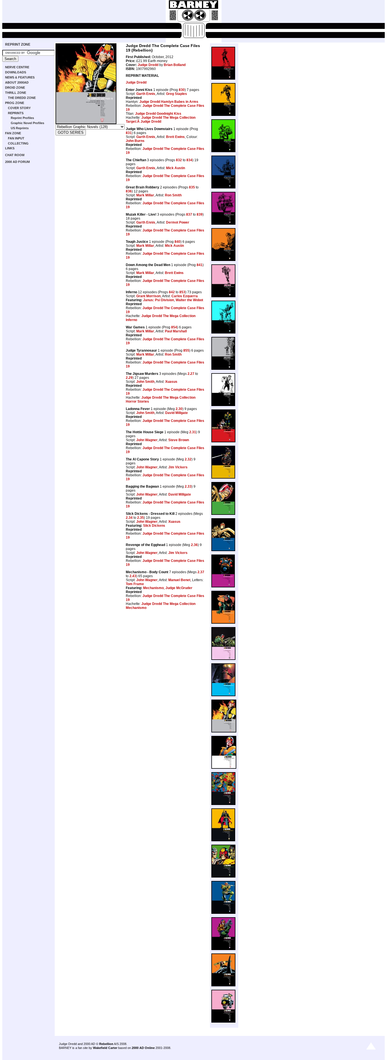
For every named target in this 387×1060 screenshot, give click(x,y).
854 (174, 327)
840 (177, 242)
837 (189, 214)
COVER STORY (19, 108)
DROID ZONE (15, 87)
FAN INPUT (16, 138)
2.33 (188, 486)
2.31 (192, 432)
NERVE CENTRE (17, 67)
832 (179, 160)
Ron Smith (173, 195)
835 (192, 187)
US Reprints (20, 128)
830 (182, 90)
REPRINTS (16, 113)
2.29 (129, 378)
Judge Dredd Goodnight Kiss (158, 114)
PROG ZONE (14, 103)
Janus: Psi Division (158, 300)
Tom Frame (135, 584)
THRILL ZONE (15, 92)
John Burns (135, 141)
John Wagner (147, 440)
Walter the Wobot (189, 300)
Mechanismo (153, 588)
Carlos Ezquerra (184, 296)
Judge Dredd (148, 65)
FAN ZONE (13, 133)
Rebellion (106, 1044)
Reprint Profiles (22, 118)
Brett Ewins (175, 137)
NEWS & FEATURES (20, 77)
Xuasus (171, 382)
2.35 (140, 518)
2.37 (200, 572)
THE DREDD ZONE (22, 97)
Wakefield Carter (105, 1048)
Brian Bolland (175, 65)
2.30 (179, 409)
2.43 (132, 576)
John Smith (145, 382)
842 (172, 292)
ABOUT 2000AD (17, 82)
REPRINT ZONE (17, 44)
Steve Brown (178, 440)
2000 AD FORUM (17, 161)
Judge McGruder (178, 588)
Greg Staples (176, 94)
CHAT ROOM (14, 155)
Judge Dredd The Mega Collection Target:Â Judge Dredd (160, 120)
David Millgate (176, 413)
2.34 (129, 518)
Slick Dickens (154, 526)
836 (129, 191)
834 (189, 160)
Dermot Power (177, 222)
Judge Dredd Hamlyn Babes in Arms (168, 102)
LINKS (9, 148)
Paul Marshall (176, 331)
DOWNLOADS (15, 72)
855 (186, 350)
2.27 (191, 374)
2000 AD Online (143, 1048)
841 (200, 265)
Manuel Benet (179, 580)
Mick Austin (175, 168)
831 (129, 133)
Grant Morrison (148, 296)
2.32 (188, 459)
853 (182, 292)
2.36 (194, 545)
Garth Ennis (145, 94)
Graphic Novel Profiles (27, 123)
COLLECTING (18, 143)
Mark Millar (145, 195)
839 (200, 214)
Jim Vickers (178, 467)
